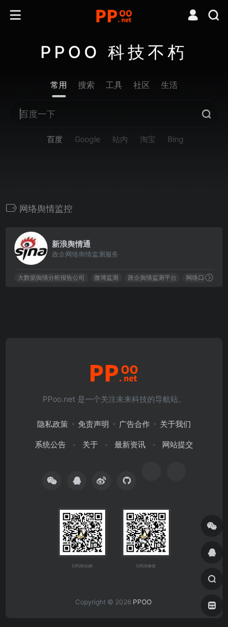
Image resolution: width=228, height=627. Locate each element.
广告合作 (134, 424)
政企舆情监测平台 (152, 277)
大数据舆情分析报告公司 (51, 277)
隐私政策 (52, 424)
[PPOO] (114, 15)
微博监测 (106, 277)
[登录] (193, 16)
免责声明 (93, 424)
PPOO (142, 602)
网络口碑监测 (204, 277)
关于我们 (175, 424)
